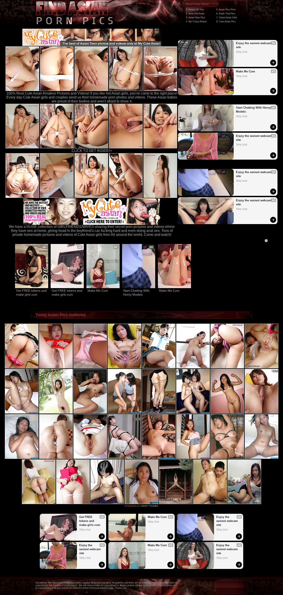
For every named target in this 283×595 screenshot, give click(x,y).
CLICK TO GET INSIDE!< (92, 151)
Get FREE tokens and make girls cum (31, 292)
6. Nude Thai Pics (225, 13)
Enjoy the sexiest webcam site (254, 45)
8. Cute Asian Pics (226, 21)
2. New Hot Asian (195, 13)
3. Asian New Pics (195, 17)
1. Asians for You (195, 9)
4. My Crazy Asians (196, 21)
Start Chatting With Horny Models (254, 109)
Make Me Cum (245, 71)
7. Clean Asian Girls (226, 17)
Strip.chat (241, 51)
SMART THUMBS (149, 506)
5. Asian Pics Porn (226, 9)
